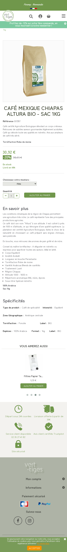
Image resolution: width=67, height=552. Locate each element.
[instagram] (30, 521)
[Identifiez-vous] (39, 16)
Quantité (7, 191)
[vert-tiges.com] (33, 5)
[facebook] (18, 521)
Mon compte (33, 479)
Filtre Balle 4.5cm (58, 376)
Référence (8, 121)
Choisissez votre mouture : (17, 179)
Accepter (34, 548)
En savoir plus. (43, 543)
